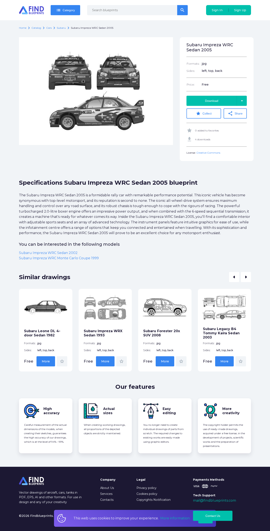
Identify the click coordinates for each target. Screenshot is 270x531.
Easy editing (169, 411)
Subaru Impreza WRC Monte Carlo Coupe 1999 (59, 258)
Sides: (190, 71)
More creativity (231, 411)
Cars (49, 27)
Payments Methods (208, 480)
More (46, 361)
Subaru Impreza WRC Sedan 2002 (48, 253)
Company (107, 480)
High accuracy (51, 411)
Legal (140, 480)
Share (235, 113)
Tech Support (204, 495)
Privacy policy (146, 488)
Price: (190, 84)
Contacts (106, 500)
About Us (107, 488)
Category (65, 10)
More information (175, 518)
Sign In (217, 10)
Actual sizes (109, 411)
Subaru (61, 27)
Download (224, 100)
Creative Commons (208, 152)
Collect (204, 113)
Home (22, 27)
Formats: (193, 64)
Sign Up (240, 10)
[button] (234, 277)
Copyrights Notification (153, 500)
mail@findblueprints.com (214, 500)
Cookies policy (146, 494)
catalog (36, 27)
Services (106, 494)
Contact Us (212, 515)
